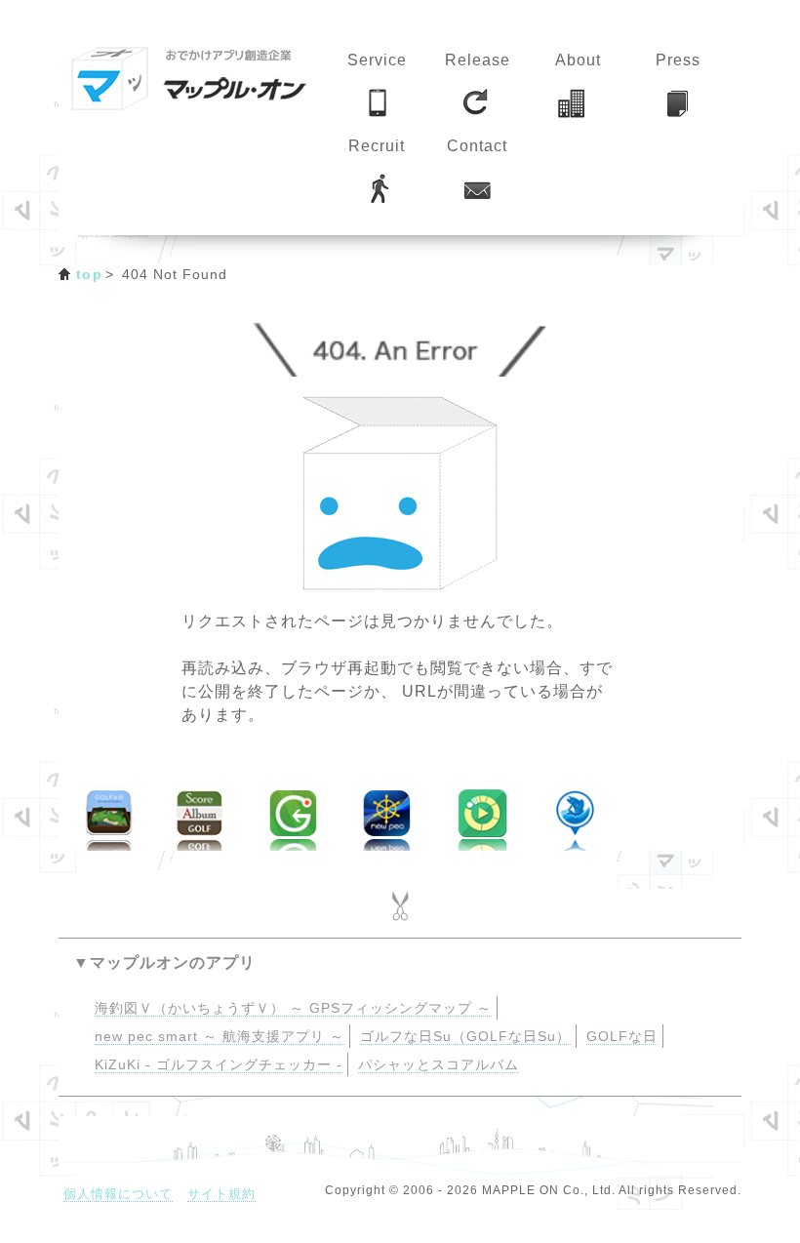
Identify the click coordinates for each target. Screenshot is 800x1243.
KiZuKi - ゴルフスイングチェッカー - (218, 1065)
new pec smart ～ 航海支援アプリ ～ (219, 1036)
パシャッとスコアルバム (438, 1065)
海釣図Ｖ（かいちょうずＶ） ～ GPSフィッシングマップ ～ (293, 1008)
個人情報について (118, 1193)
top (89, 274)
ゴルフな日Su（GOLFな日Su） (465, 1036)
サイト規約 (221, 1193)
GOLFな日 (622, 1036)
